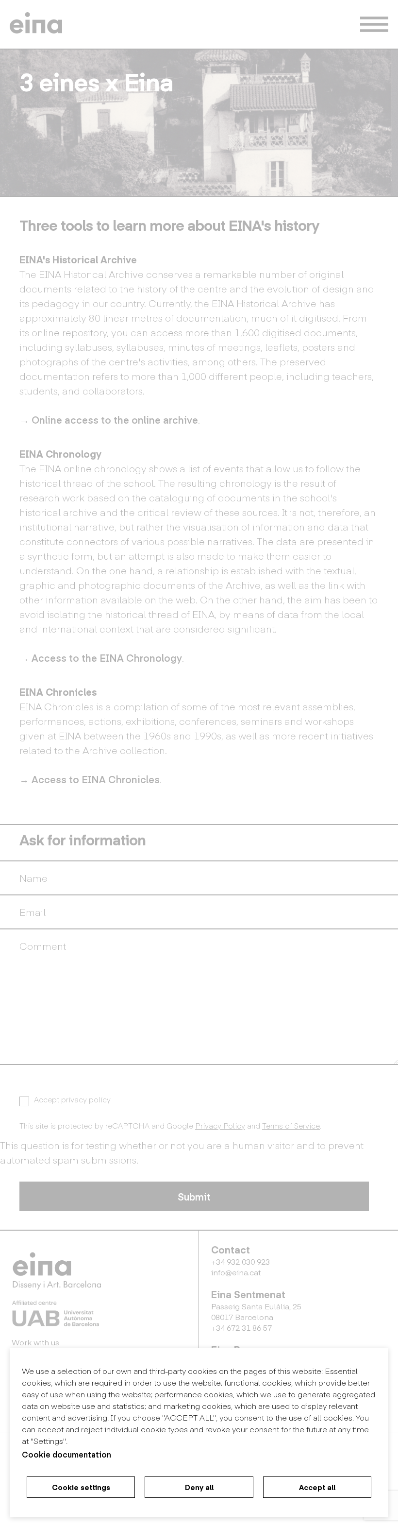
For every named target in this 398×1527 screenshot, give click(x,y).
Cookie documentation (66, 1454)
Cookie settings (81, 1487)
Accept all (317, 1487)
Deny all (199, 1487)
